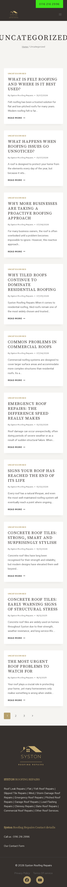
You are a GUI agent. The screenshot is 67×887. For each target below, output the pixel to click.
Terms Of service (43, 873)
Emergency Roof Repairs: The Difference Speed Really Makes (28, 411)
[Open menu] (60, 14)
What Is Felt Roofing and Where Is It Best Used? (32, 84)
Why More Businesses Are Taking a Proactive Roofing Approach (32, 211)
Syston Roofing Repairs (22, 95)
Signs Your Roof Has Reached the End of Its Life (31, 475)
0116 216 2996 (49, 4)
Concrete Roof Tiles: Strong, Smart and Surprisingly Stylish (32, 537)
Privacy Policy (22, 873)
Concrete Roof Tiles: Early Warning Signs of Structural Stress (33, 604)
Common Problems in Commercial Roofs (32, 344)
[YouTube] (40, 880)
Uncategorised (17, 73)
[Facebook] (27, 880)
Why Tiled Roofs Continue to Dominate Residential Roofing (32, 282)
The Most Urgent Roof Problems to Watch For (28, 666)
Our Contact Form (14, 846)
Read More (16, 118)
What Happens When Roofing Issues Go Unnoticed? (32, 146)
